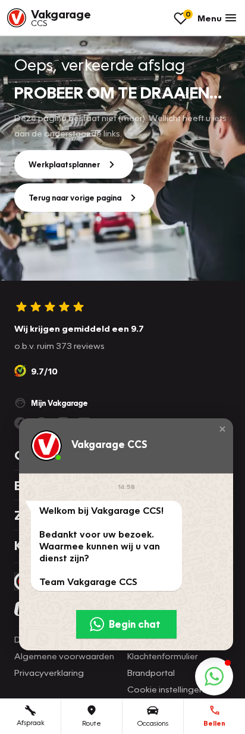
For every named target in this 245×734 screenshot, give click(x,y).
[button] (222, 429)
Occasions (152, 723)
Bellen (214, 723)
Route (91, 723)
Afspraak (31, 722)
